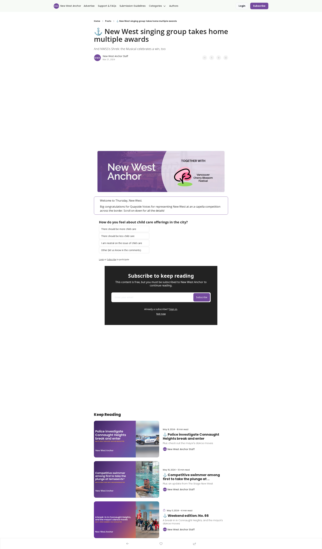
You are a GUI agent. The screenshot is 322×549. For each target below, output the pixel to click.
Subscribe (111, 259)
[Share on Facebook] (204, 57)
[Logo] (56, 6)
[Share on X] (211, 57)
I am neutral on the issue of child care (121, 243)
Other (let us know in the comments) (121, 250)
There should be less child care (118, 236)
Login (101, 259)
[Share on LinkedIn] (225, 57)
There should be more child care (118, 229)
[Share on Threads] (218, 57)
